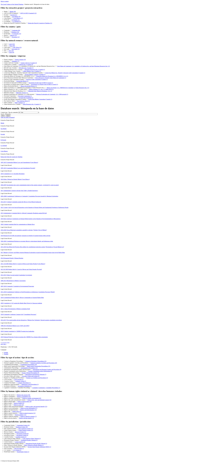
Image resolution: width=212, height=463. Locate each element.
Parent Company (8, 59)
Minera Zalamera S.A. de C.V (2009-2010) (15, 89)
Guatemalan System (9, 425)
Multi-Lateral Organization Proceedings (14, 366)
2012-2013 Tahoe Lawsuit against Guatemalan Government (16, 275)
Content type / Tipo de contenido (9, 112)
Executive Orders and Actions (12, 376)
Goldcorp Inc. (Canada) (10, 64)
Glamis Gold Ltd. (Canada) (11, 63)
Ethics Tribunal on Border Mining (13, 445)
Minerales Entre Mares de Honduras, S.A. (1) (40, 91)
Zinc (5, 50)
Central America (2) (20, 442)
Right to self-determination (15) (28, 410)
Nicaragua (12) (16, 37)
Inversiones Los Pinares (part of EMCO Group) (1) (44, 84)
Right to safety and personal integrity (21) (36, 406)
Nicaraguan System (9, 433)
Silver (5, 45)
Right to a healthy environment (12, 398)
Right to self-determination (11, 410)
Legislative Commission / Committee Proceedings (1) (46, 387)
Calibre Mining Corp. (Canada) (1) (32, 71)
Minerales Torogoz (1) (22, 92)
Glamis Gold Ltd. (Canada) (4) (29, 63)
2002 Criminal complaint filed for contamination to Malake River (18, 224)
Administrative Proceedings (11, 368)
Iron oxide (7, 49)
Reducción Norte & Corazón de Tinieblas (15, 23)
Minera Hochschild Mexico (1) (29, 86)
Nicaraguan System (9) (22, 433)
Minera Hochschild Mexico (11, 86)
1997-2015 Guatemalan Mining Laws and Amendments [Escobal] (18, 168)
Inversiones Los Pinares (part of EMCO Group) (16, 84)
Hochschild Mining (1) (22, 81)
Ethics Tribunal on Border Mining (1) (34, 445)
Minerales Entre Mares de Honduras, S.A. (15, 91)
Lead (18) (11, 52)
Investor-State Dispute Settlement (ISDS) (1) (39, 447)
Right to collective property (11, 416)
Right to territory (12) (20, 414)
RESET (8, 115)
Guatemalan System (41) (23, 425)
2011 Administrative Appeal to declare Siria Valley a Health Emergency (19, 190)
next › (2, 344)
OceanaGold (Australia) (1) (26, 97)
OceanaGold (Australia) (10, 97)
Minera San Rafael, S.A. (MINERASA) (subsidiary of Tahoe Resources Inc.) (24, 87)
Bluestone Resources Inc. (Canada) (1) (35, 69)
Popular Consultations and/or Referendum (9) (40, 371)
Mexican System (8, 432)
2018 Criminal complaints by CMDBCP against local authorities (17, 331)
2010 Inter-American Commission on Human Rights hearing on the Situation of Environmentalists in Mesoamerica (31, 218)
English (6, 352)
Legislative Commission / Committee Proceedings (17, 387)
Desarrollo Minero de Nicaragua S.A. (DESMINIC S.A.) (19, 76)
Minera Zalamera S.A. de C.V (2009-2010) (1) (41, 89)
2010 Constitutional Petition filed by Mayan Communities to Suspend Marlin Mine (22, 297)
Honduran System (9, 427)
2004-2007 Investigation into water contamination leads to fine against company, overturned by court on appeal (30, 185)
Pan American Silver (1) (23, 101)
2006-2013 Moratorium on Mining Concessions (13, 280)
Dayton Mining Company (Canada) (13, 74)
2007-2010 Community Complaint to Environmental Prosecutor (17, 286)
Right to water (8, 405)
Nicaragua (7, 37)
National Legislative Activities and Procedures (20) (43, 363)
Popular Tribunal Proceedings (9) (30, 373)
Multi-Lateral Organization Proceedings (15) (38, 366)
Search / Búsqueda (5, 114)
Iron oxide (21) (16, 49)
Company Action (8, 381)
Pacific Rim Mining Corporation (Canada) (15, 99)
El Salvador (7, 33)
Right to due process (9, 395)
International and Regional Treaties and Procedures (17, 369)
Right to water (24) (19, 405)
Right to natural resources (11, 413)
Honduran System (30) (22, 427)
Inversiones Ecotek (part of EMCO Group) (15, 82)
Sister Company (8, 102)
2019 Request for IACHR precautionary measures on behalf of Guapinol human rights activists (25, 235)
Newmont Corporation (10, 96)
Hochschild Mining (9, 81)
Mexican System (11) (20, 432)
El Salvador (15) (16, 33)
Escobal (6, 15)
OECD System (8, 448)
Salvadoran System (9, 435)
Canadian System (8, 437)
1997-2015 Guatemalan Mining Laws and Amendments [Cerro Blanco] (19, 162)
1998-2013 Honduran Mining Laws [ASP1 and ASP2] (15, 325)
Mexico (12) (13, 35)
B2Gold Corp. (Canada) (10, 68)
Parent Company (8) (20, 59)
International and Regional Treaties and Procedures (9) (47, 369)
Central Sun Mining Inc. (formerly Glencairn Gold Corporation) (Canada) (23, 73)
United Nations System (10, 430)
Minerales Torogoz (9, 92)
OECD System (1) (19, 448)
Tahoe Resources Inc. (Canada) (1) (32, 104)
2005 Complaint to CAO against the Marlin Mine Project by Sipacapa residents (21, 303)
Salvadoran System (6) (22, 435)
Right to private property (10, 418)
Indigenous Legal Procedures (12, 384)
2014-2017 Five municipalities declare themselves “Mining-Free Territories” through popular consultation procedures (31, 320)
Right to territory (8, 414)
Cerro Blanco (7, 18)
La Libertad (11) (16, 21)
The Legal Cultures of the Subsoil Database (12, 4)
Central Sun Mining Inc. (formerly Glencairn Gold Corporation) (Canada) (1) (65, 73)
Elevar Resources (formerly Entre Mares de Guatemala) (18, 77)
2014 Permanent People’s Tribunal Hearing (12, 258)
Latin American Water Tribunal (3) (32, 438)
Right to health (8, 403)
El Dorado (7, 20)
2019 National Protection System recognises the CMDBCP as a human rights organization (24, 337)
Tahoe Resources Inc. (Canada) (12, 104)
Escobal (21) (13, 15)
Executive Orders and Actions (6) (30, 376)
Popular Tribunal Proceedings (12, 373)
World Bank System (9, 451)
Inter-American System (10, 428)
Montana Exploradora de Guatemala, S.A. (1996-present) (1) (52, 94)
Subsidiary (7, 61)
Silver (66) (12, 45)
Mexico (6, 35)
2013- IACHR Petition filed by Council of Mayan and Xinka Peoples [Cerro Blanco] (23, 263)
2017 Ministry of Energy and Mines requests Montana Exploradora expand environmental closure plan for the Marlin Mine (33, 252)
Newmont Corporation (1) (25, 96)
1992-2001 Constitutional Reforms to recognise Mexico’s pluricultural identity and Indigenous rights (27, 241)
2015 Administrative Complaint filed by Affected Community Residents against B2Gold (24, 213)
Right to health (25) (19, 403)
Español (6, 354)
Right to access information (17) (29, 408)
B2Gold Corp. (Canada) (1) (26, 68)
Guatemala (7, 30)
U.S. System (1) (17, 450)
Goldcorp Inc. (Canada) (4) (26, 64)
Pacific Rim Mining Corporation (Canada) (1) (40, 99)
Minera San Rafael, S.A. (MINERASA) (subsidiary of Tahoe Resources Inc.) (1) (68, 87)
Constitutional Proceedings (11, 364)
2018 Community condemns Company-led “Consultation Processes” (18, 314)
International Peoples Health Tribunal (14, 443)
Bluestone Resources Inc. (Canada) (13, 69)
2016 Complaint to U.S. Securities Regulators (13, 173)
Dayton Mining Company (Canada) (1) (35, 74)
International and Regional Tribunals (13, 374)
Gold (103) (12, 44)
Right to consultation (9, 396)
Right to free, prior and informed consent (15, 400)
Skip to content (5, 1)
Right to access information (11, 408)
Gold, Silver (7, 47)
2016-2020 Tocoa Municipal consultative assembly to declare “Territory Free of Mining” (24, 230)
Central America (8, 442)
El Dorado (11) (16, 20)
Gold (5, 44)
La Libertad (7, 21)
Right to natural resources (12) (27, 413)
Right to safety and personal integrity (14, 406)
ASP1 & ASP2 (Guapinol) (11, 13)
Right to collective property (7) (29, 416)
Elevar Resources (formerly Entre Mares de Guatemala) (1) (50, 77)
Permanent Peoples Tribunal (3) (29, 440)
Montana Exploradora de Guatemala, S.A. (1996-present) (19, 94)
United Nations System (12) (25, 430)
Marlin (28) (13, 11)
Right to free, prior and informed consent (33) (39, 400)
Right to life (7, 411)
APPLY (3, 115)
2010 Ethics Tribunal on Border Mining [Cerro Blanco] (15, 179)
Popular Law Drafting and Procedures (14, 377)
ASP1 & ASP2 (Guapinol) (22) (28, 13)
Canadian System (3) (20, 437)
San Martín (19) (16, 16)
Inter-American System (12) (25, 428)
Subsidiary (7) (15, 61)
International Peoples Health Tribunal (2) (36, 443)
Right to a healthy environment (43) (31, 398)
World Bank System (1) (23, 451)
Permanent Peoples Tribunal (11, 440)
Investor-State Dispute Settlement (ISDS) (15, 447)
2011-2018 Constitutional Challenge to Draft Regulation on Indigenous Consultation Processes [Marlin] (28, 292)
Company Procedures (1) (24, 382)
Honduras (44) (15, 32)
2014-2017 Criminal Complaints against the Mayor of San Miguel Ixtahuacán (21, 202)
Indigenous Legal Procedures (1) (30, 384)
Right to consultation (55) (23, 396)
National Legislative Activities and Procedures (16, 363)
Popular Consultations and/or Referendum (15, 371)
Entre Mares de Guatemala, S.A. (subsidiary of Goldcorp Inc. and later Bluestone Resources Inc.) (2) (83, 66)
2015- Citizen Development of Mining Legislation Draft (15, 309)
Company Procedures (10, 382)
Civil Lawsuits (8, 379)
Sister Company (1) (20, 102)
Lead (5, 52)
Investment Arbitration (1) (24, 386)
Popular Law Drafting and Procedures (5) (37, 377)
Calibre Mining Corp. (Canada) (12, 71)
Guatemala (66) (16, 30)
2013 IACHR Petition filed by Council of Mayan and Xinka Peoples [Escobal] (21, 269)
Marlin (6, 11)
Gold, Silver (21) (17, 47)
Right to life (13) (17, 411)
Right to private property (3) (26, 418)
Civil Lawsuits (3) (18, 379)
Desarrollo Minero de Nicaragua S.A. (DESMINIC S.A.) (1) (52, 76)
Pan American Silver (9, 101)
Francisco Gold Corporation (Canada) (14, 79)
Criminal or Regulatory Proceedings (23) (35, 361)
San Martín (7, 16)
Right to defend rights (10, 401)
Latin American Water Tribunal (12, 438)
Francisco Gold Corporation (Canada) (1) (37, 79)
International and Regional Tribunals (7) (35, 374)
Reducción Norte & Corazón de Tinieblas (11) (40, 23)
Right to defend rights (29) (24, 401)
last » (5, 344)
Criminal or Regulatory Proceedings (13, 361)
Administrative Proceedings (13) (29, 368)
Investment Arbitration (10, 386)
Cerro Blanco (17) (18, 18)
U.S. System (7, 450)
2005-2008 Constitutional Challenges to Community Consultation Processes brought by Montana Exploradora (29, 196)
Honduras (6, 32)
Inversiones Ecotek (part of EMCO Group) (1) (41, 82)
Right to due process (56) (23, 395)
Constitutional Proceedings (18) (28, 364)
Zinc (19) (11, 50)
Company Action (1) (20, 381)
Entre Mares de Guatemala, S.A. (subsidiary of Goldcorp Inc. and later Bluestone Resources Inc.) (29, 66)
